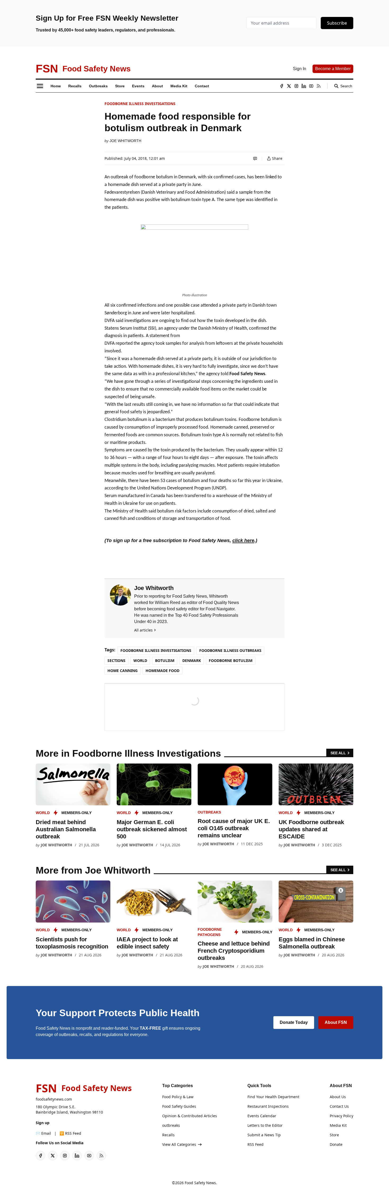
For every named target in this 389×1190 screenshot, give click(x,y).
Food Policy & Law (177, 1096)
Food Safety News (200, 1182)
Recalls (168, 1134)
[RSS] (318, 86)
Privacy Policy (341, 1115)
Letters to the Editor (265, 1125)
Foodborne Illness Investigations (140, 103)
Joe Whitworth (125, 141)
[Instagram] (296, 86)
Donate (336, 1144)
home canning (122, 670)
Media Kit (338, 1125)
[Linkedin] (303, 86)
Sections (116, 660)
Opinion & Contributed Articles (189, 1115)
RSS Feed (255, 1144)
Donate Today (294, 1022)
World (140, 660)
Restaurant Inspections (268, 1106)
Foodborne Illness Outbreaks (230, 650)
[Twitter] (289, 86)
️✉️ (43, 1133)
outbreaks (209, 812)
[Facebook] (281, 86)
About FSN (336, 1022)
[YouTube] (311, 86)
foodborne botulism (230, 660)
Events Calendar (261, 1115)
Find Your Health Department (273, 1096)
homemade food (162, 670)
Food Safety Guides (179, 1106)
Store (334, 1134)
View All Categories (179, 1144)
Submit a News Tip (264, 1134)
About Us (338, 1096)
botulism (164, 660)
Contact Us (339, 1106)
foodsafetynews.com (54, 1099)
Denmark (191, 660)
